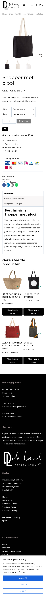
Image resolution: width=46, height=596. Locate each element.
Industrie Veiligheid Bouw (12, 480)
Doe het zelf (7, 490)
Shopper (13, 182)
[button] (40, 39)
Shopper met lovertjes (31, 295)
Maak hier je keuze (12, 312)
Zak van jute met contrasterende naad (12, 345)
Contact (5, 544)
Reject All (23, 591)
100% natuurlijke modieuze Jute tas (12, 297)
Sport (4, 520)
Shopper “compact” (29, 344)
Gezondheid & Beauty (11, 517)
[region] (23, 575)
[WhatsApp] (16, 185)
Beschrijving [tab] (9, 193)
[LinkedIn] (8, 185)
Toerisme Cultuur (9, 507)
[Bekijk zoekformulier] (23, 5)
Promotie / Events (9, 503)
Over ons (6, 547)
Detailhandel (7, 500)
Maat (5, 109)
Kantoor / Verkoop (9, 510)
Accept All (23, 578)
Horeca (5, 497)
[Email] (12, 185)
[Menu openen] (32, 5)
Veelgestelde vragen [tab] (13, 204)
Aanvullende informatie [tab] (14, 198)
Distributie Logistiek (10, 486)
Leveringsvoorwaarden (11, 551)
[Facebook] (4, 185)
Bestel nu (24, 121)
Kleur (4, 114)
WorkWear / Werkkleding (12, 483)
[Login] (36, 5)
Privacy (5, 554)
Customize (23, 584)
